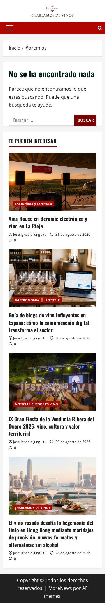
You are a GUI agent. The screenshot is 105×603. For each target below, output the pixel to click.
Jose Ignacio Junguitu (29, 234)
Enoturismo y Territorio (33, 203)
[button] (9, 28)
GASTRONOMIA (27, 300)
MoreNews (60, 588)
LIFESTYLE (52, 300)
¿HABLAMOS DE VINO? (32, 507)
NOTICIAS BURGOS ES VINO (36, 404)
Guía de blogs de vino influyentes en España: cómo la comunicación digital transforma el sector (49, 322)
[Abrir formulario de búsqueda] (100, 28)
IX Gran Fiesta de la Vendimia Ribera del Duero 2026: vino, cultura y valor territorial (51, 426)
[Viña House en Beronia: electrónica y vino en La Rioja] (52, 182)
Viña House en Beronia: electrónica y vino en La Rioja (48, 222)
